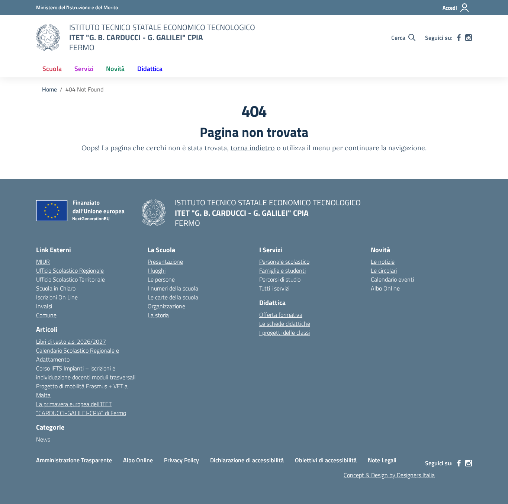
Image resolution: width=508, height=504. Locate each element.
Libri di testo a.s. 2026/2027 (71, 341)
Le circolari (384, 270)
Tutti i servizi (274, 288)
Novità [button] (115, 69)
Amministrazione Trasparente (74, 460)
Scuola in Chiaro (55, 288)
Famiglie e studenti (282, 270)
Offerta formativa (280, 314)
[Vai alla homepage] (48, 37)
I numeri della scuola (173, 288)
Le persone (161, 279)
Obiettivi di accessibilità (326, 460)
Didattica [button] (150, 69)
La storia (158, 315)
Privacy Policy (181, 460)
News (43, 439)
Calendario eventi (392, 279)
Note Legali (382, 460)
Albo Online (385, 288)
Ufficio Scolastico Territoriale (70, 279)
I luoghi (156, 270)
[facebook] (459, 37)
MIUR (43, 261)
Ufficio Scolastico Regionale (70, 270)
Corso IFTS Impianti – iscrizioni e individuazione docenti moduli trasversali (85, 373)
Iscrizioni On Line (57, 297)
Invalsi (44, 306)
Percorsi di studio (279, 279)
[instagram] (468, 37)
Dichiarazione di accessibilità (247, 460)
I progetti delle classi (284, 332)
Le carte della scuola (173, 297)
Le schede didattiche (284, 323)
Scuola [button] (52, 69)
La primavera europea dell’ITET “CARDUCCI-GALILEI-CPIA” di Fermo (81, 408)
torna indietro (253, 148)
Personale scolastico (284, 261)
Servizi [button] (83, 69)
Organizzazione (166, 306)
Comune (46, 315)
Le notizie (383, 261)
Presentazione (165, 261)
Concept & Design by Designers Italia (389, 475)
